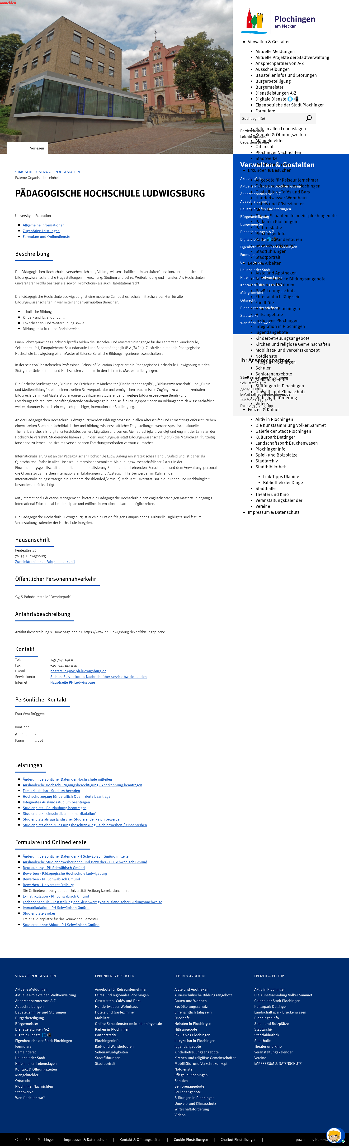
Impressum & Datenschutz (274, 512)
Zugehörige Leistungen (41, 231)
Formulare (265, 110)
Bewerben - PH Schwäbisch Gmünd (51, 879)
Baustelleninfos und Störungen (286, 75)
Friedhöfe (264, 302)
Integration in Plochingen (280, 326)
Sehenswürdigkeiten (275, 245)
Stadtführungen (271, 251)
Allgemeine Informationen (44, 225)
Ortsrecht (264, 146)
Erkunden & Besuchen (270, 170)
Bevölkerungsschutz (275, 290)
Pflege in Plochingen (275, 361)
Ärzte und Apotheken (276, 272)
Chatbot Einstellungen (238, 1139)
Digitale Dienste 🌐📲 (277, 98)
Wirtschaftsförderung (276, 397)
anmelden (8, 3)
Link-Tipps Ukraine (281, 476)
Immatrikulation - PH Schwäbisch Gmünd (56, 907)
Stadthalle (265, 488)
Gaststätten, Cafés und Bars (282, 191)
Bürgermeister (269, 86)
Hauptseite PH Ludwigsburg (72, 682)
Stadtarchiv (266, 460)
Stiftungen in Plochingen (279, 385)
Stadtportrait (267, 257)
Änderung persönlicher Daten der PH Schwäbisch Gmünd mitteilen (77, 856)
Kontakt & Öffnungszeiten (280, 134)
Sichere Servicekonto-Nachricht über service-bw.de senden (98, 676)
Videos (262, 403)
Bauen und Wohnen (274, 284)
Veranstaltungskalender (278, 500)
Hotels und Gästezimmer (279, 203)
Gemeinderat (25, 1052)
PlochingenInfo (270, 233)
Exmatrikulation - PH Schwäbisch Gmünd (56, 896)
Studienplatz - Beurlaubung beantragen (54, 808)
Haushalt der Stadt (30, 1058)
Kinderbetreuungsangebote (282, 338)
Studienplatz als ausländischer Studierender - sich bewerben (72, 819)
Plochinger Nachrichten (278, 152)
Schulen (263, 367)
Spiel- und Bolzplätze (276, 454)
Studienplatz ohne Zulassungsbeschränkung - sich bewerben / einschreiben (85, 825)
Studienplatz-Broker (39, 913)
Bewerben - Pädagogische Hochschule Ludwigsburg (65, 873)
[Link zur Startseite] (278, 21)
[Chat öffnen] (335, 1135)
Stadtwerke (266, 158)
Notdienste (266, 355)
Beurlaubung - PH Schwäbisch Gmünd (54, 867)
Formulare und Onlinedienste (46, 236)
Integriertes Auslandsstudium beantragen (56, 802)
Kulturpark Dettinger (275, 436)
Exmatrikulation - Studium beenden (51, 790)
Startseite (24, 172)
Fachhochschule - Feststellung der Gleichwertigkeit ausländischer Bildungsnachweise (92, 902)
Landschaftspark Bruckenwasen (286, 442)
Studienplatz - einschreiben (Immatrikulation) (59, 813)
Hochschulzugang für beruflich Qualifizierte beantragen (68, 796)
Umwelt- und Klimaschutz (280, 391)
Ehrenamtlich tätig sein (278, 296)
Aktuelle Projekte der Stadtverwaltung (292, 57)
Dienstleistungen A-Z (275, 92)
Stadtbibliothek (270, 466)
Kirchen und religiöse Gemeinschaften (292, 344)
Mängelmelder (269, 140)
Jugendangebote (271, 332)
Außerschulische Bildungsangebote (290, 278)
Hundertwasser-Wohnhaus (281, 197)
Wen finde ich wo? (273, 164)
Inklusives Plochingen (277, 320)
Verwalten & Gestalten (269, 41)
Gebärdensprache (254, 142)
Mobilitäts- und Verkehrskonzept (287, 349)
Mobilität (264, 209)
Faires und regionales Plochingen (288, 185)
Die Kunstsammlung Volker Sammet (290, 425)
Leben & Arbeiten (265, 262)
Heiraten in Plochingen (277, 308)
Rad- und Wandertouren (278, 239)
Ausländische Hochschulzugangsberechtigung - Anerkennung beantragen (82, 785)
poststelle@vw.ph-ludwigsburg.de (78, 671)
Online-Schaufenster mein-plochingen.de (296, 215)
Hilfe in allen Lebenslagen (280, 128)
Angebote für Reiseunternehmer (286, 179)
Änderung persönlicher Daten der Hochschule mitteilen (67, 779)
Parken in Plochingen (276, 221)
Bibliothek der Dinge (283, 482)
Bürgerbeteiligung (273, 80)
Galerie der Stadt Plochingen (283, 430)
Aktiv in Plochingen (274, 419)
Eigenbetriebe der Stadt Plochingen (290, 104)
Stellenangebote (271, 379)
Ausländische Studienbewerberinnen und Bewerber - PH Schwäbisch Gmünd (85, 862)
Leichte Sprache (253, 136)
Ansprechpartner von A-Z (279, 63)
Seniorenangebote (273, 373)
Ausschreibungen (272, 69)
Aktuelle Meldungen (275, 51)
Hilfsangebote (269, 314)
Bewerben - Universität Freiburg (48, 885)
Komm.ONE (324, 1139)
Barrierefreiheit (252, 131)
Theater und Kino (272, 494)
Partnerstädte (268, 227)
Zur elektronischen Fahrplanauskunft (45, 561)
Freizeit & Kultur (263, 409)
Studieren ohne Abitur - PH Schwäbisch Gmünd (61, 924)
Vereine (262, 506)
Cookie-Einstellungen (191, 1139)
